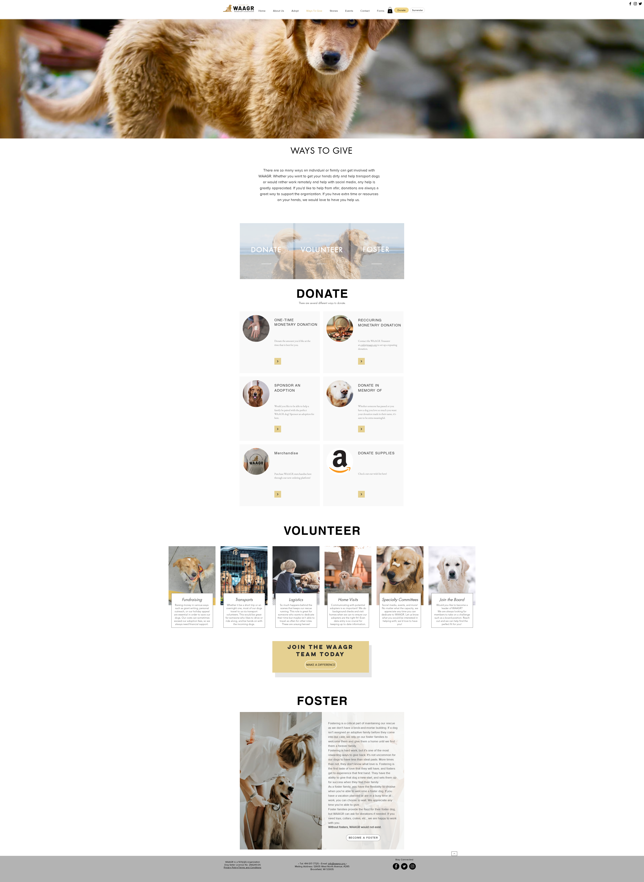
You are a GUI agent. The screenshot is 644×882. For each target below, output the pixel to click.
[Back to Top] (454, 853)
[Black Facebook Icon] (630, 4)
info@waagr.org (337, 863)
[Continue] (277, 361)
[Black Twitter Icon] (640, 4)
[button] (390, 10)
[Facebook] (396, 866)
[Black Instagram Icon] (635, 4)
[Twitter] (404, 866)
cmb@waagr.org (368, 345)
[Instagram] (412, 866)
